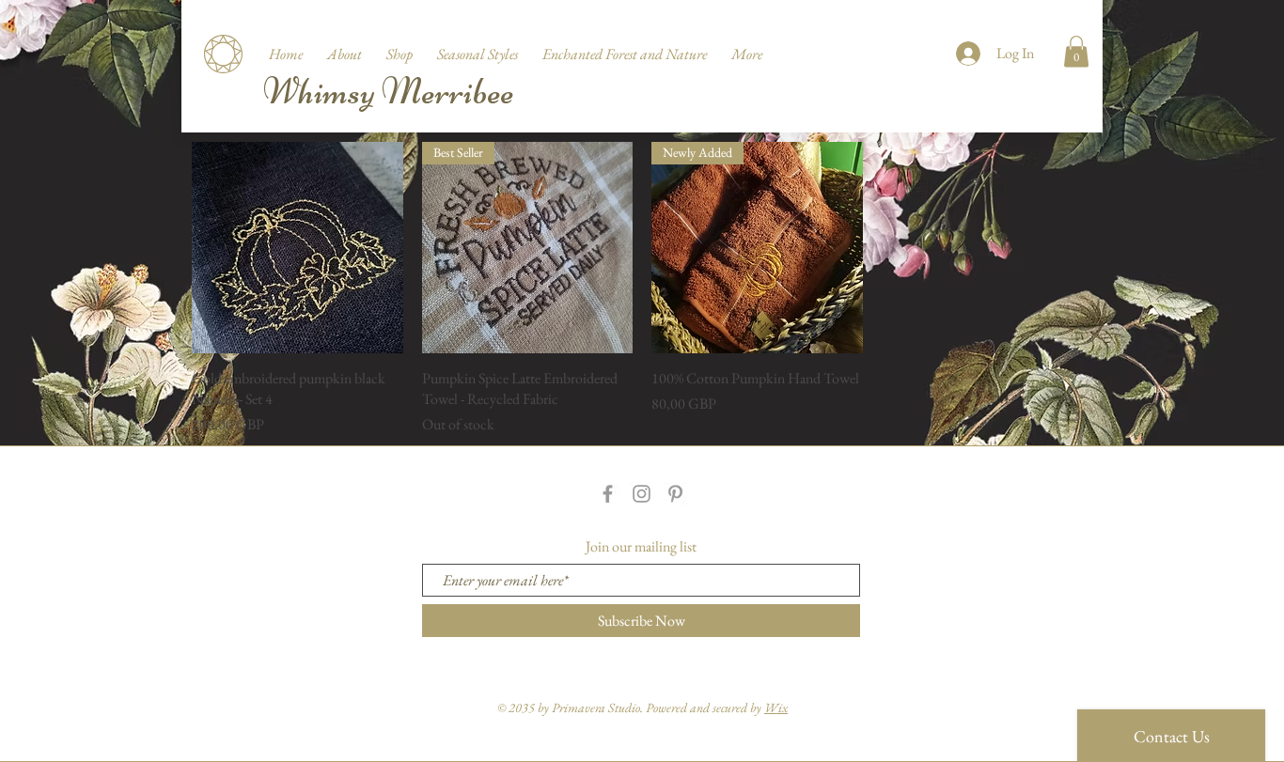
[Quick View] (297, 247)
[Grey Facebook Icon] (607, 493)
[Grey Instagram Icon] (641, 493)
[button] (399, 46)
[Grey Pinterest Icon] (675, 493)
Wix (776, 707)
